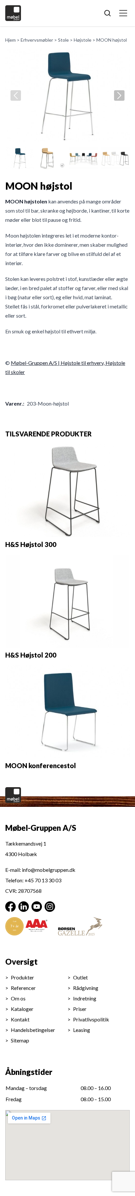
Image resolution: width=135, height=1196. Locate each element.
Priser (80, 1009)
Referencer (23, 988)
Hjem (10, 40)
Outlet (80, 977)
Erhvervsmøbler (37, 40)
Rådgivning (85, 988)
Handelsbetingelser (33, 1030)
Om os (18, 998)
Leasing (81, 1030)
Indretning (84, 998)
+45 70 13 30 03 (43, 880)
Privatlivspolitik (91, 1019)
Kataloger (22, 1009)
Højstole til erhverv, (83, 363)
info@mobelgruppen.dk (48, 870)
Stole (63, 40)
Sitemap (20, 1040)
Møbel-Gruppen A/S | (36, 363)
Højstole (82, 40)
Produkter (22, 977)
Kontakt (20, 1019)
